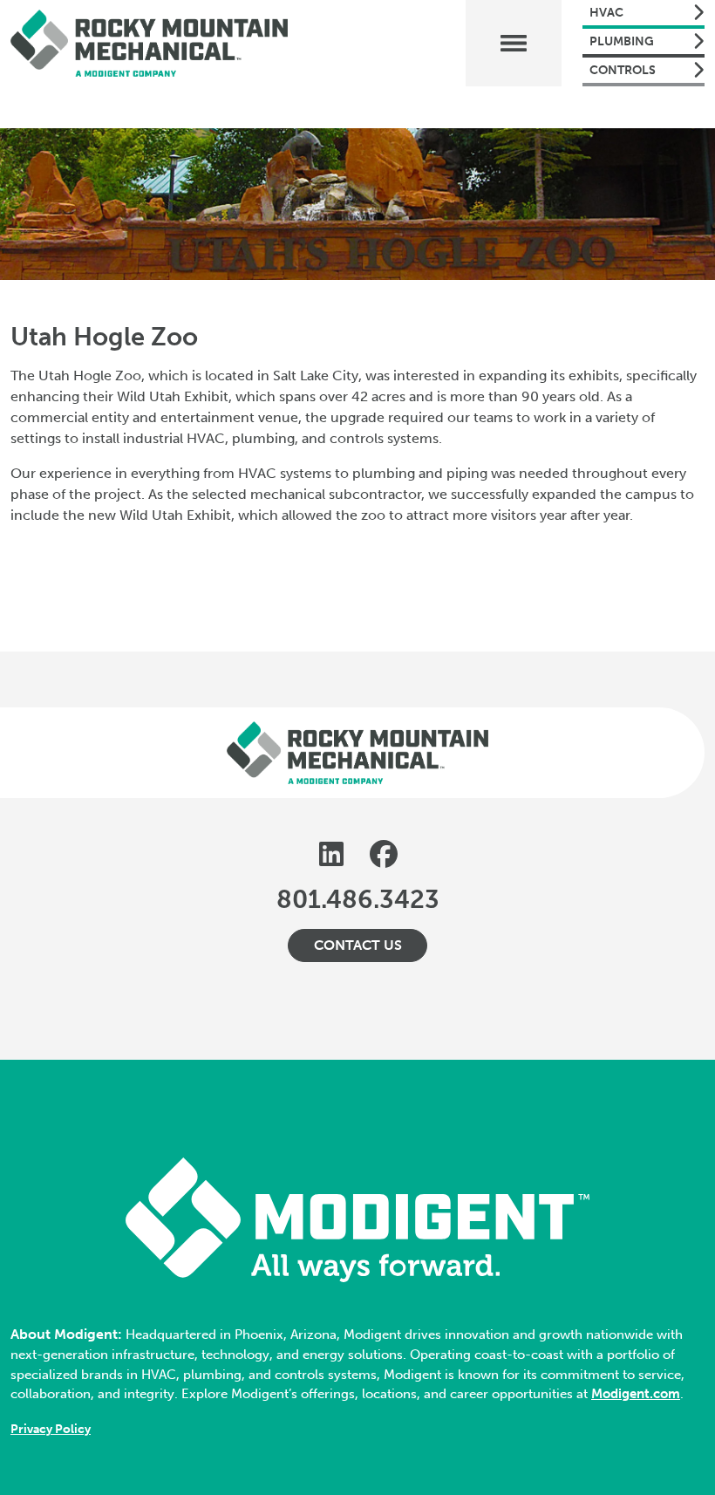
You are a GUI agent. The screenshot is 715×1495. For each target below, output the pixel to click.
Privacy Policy (50, 1429)
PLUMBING (621, 41)
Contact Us (358, 945)
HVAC (606, 12)
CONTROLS (622, 70)
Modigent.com (635, 1394)
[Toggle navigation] (514, 43)
